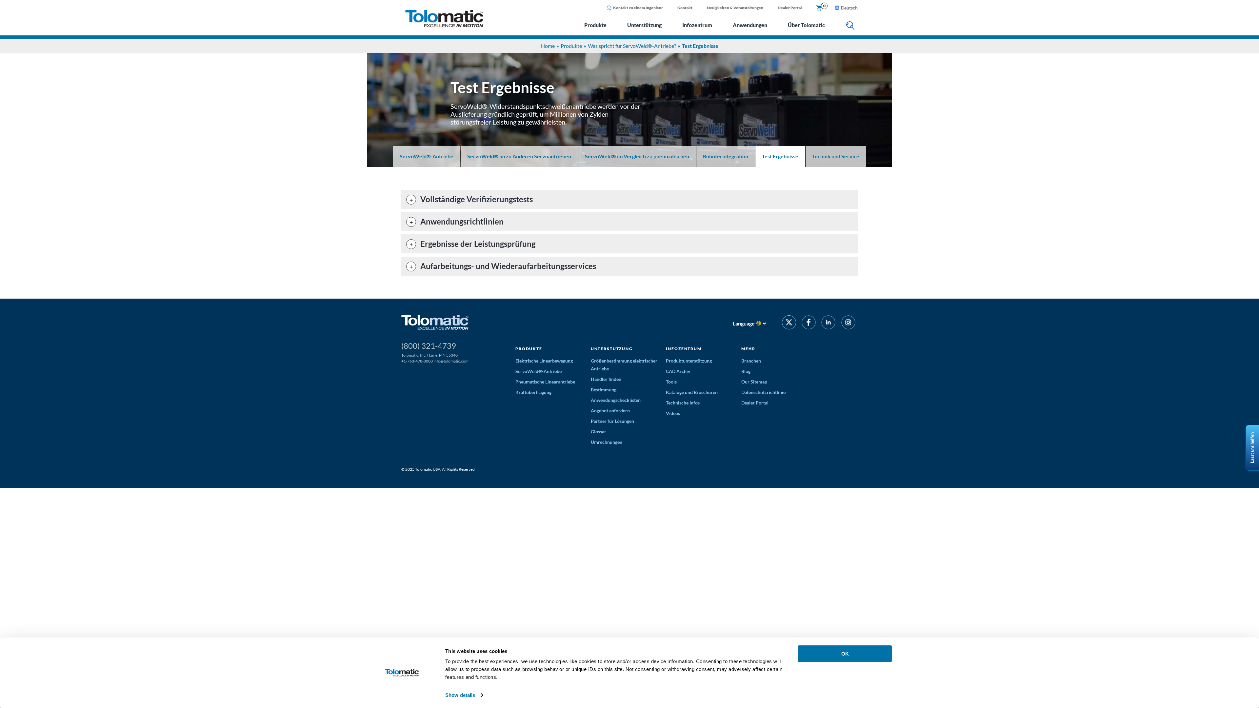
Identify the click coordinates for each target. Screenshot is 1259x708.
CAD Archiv (678, 371)
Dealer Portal (790, 7)
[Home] (444, 25)
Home (548, 46)
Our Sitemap (754, 381)
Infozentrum (697, 25)
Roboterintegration (725, 156)
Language (744, 323)
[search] (850, 26)
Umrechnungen (606, 442)
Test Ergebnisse (780, 156)
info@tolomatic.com (451, 361)
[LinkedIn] (828, 323)
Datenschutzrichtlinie (763, 392)
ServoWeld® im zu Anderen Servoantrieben (519, 156)
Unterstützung (644, 25)
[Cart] (819, 8)
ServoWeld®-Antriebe (426, 156)
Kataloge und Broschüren (692, 392)
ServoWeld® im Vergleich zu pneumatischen (637, 156)
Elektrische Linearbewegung (544, 361)
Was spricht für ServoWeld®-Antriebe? (632, 46)
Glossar (598, 431)
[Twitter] (789, 323)
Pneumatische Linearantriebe (545, 381)
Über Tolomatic (806, 25)
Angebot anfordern (610, 410)
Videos (673, 413)
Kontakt (684, 7)
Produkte (595, 25)
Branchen (751, 361)
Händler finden (606, 379)
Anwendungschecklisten (616, 400)
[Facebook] (808, 323)
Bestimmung (603, 389)
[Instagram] (848, 323)
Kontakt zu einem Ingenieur (638, 7)
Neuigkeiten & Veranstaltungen (735, 7)
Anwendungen (750, 25)
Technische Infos (683, 402)
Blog (745, 371)
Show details (460, 695)
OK (845, 654)
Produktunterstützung (689, 361)
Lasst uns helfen (1252, 447)
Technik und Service (835, 156)
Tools (671, 381)
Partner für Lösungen (612, 421)
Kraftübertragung (533, 392)
